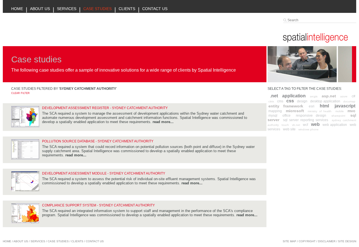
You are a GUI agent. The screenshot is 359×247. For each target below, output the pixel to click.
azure (344, 96)
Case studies (97, 8)
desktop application (325, 101)
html (324, 105)
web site (289, 129)
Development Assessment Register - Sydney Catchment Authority (105, 108)
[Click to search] (285, 20)
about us (20, 241)
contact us (95, 241)
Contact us (154, 8)
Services (66, 8)
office (286, 115)
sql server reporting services (305, 120)
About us (40, 8)
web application (335, 125)
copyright (307, 241)
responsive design (311, 115)
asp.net (329, 96)
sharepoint (338, 115)
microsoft (295, 111)
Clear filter (20, 93)
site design (347, 241)
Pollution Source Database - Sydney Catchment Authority (97, 141)
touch (285, 124)
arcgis (313, 96)
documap (349, 101)
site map (289, 241)
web (315, 124)
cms (280, 101)
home (7, 241)
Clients (127, 8)
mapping (275, 111)
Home (17, 8)
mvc (351, 111)
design (302, 101)
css (290, 100)
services (38, 241)
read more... (163, 122)
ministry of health (320, 111)
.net (274, 95)
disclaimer (326, 241)
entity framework (285, 106)
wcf (305, 125)
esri (311, 106)
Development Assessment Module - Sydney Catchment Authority (103, 173)
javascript (345, 105)
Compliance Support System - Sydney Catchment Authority (98, 205)
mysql (272, 115)
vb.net (296, 124)
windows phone (308, 129)
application (294, 95)
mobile (339, 111)
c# (353, 96)
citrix (271, 101)
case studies (58, 241)
